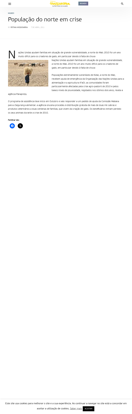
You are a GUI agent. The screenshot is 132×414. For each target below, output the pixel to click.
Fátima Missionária (19, 27)
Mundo (83, 3)
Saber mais (76, 408)
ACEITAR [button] (88, 409)
